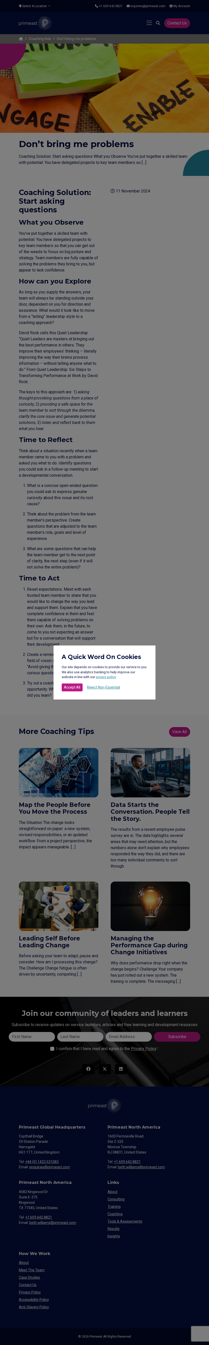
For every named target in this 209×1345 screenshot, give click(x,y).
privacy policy (106, 677)
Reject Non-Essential (103, 687)
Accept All (72, 687)
